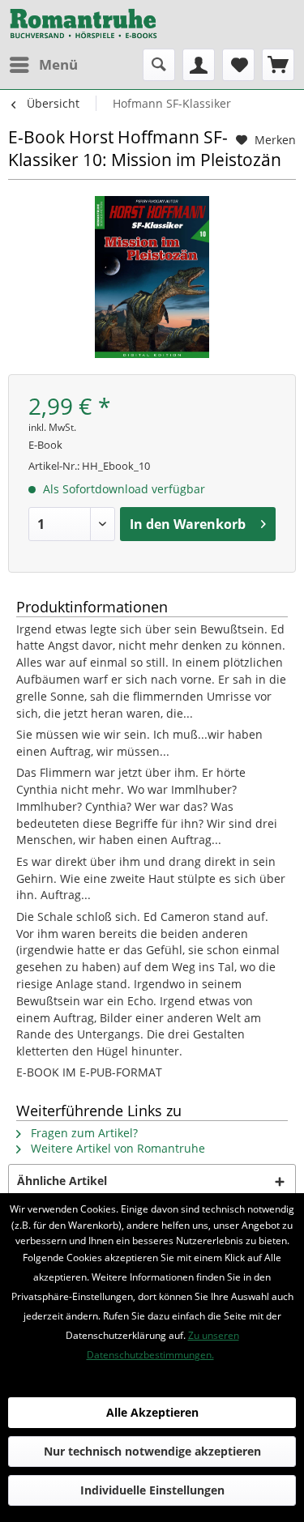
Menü (58, 64)
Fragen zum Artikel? (83, 1132)
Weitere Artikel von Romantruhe (116, 1148)
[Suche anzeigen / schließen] (159, 65)
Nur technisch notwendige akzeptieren (152, 1451)
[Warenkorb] (278, 65)
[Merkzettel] (238, 65)
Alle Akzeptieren (152, 1412)
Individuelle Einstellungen (152, 1490)
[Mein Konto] (198, 65)
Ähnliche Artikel (62, 1180)
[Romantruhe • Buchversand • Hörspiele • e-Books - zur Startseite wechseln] (83, 24)
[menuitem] (43, 65)
